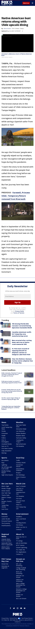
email (24, 608)
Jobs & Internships (21, 543)
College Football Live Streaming (21, 568)
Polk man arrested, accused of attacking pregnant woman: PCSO (11, 382)
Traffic (18, 460)
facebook (10, 608)
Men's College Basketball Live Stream (20, 585)
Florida (3, 431)
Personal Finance (6, 521)
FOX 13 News (15, 28)
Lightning (4, 465)
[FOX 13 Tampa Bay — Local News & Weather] (6, 3)
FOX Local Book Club (21, 519)
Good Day (20, 458)
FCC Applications (21, 552)
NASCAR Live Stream (20, 576)
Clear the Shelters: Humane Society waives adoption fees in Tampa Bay (22, 361)
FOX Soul (19, 498)
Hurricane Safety (21, 438)
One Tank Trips (6, 493)
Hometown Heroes (19, 465)
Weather (19, 422)
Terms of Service (18, 313)
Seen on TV (4, 446)
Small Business (6, 525)
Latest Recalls (5, 519)
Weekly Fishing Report (5, 472)
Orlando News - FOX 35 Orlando (6, 540)
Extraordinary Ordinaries (20, 469)
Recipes (18, 473)
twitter (14, 608)
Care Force (4, 509)
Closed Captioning (21, 547)
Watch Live (26, 3)
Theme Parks (5, 495)
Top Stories (4, 425)
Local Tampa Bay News (6, 428)
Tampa (22, 28)
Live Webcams (20, 431)
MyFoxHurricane (21, 444)
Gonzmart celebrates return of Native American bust (16, 54)
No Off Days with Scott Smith (6, 468)
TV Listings (19, 541)
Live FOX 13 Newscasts (19, 489)
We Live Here (7, 483)
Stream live (4, 564)
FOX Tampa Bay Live (21, 507)
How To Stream (21, 486)
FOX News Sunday (7, 448)
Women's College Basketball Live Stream (21, 590)
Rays (2, 462)
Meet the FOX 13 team (21, 537)
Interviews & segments (5, 567)
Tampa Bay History (4, 506)
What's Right (5, 486)
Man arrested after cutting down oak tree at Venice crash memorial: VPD (22, 342)
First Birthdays (20, 475)
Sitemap (3, 453)
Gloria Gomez (7, 28)
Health (3, 435)
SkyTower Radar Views (21, 426)
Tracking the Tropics (20, 441)
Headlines (19, 516)
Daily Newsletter (6, 451)
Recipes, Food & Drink (6, 502)
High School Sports (7, 475)
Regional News (5, 535)
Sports (4, 458)
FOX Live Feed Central (20, 501)
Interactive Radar (21, 429)
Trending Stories (21, 523)
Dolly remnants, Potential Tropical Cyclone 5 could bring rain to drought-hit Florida (11, 374)
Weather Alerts (20, 435)
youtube (21, 608)
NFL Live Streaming (19, 564)
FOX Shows (19, 525)
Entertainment (22, 514)
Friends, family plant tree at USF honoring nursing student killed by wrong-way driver (11, 391)
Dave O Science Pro (21, 478)
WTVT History (20, 545)
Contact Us (19, 554)
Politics (3, 438)
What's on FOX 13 (21, 527)
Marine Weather (21, 433)
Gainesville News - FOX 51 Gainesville (7, 544)
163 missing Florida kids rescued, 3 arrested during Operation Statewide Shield (22, 326)
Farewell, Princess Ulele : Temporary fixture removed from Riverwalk (15, 195)
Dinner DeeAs (5, 491)
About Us (20, 534)
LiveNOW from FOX (20, 493)
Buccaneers (5, 460)
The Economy (5, 523)
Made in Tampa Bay (6, 498)
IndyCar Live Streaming (19, 580)
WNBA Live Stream (19, 595)
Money (4, 514)
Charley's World (20, 462)
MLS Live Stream (21, 598)
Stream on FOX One (20, 560)
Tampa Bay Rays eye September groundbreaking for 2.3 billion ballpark (10, 407)
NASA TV (18, 505)
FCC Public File (20, 550)
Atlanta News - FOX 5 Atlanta (5, 548)
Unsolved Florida (6, 444)
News (3, 422)
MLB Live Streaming (19, 572)
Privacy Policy (19, 311)
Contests (18, 529)
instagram (17, 608)
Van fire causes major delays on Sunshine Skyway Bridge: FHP (10, 398)
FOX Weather (20, 446)
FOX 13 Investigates (5, 441)
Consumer (4, 433)
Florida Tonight (6, 488)
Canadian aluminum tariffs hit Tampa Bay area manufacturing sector (21, 334)
